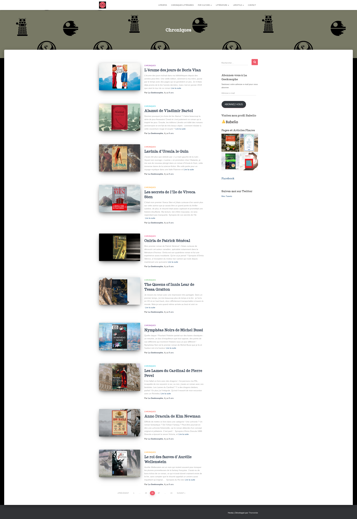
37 (159, 493)
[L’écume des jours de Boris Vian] (119, 76)
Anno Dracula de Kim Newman (172, 416)
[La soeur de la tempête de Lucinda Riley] (230, 161)
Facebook (227, 178)
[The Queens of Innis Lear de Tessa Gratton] (119, 291)
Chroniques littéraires (182, 5)
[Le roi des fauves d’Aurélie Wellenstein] (119, 463)
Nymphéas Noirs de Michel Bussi (173, 330)
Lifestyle (237, 5)
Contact (252, 5)
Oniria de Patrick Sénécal (167, 240)
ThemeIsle (253, 513)
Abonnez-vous (234, 104)
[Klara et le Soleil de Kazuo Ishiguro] (249, 161)
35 (146, 493)
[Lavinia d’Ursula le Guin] (119, 158)
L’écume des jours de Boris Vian (172, 70)
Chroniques (150, 66)
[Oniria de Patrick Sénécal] (119, 247)
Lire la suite (176, 88)
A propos (162, 5)
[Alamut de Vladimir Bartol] (119, 117)
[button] (211, 5)
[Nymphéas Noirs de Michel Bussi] (119, 336)
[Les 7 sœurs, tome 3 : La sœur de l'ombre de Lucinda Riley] (230, 143)
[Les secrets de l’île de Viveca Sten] (119, 198)
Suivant (180, 493)
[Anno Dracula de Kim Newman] (119, 422)
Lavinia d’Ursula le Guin (166, 151)
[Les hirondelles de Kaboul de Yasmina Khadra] (249, 143)
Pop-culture (204, 5)
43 (171, 493)
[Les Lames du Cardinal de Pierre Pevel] (119, 377)
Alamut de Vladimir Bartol (168, 110)
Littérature (222, 5)
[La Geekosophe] (102, 5)
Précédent (123, 493)
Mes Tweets (226, 196)
